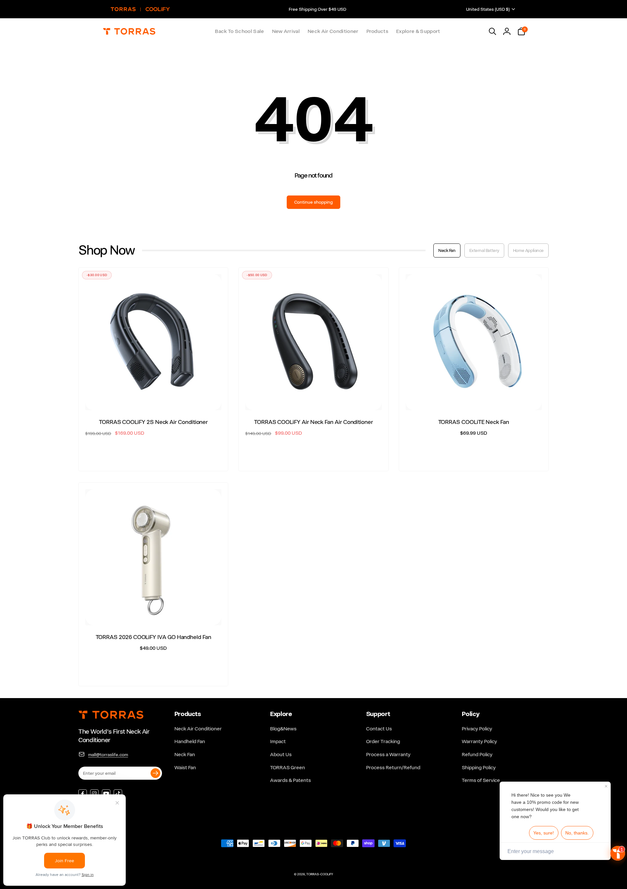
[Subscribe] (155, 773)
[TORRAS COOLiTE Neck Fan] (474, 398)
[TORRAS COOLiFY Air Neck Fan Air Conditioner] (314, 398)
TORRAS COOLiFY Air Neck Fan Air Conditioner (313, 422)
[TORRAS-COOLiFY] (111, 718)
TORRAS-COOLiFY (319, 874)
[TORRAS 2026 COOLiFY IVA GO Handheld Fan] (154, 613)
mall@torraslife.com (108, 754)
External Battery (484, 250)
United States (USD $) (488, 9)
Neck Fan (447, 250)
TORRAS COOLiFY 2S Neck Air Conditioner (153, 422)
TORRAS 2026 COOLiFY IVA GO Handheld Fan (153, 637)
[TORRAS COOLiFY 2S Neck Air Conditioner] (154, 398)
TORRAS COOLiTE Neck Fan (473, 422)
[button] (377, 31)
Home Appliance (528, 250)
